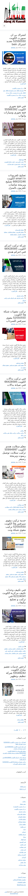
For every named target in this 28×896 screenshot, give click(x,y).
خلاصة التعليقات (21, 882)
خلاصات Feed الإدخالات (19, 880)
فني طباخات (22, 852)
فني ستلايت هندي (13, 509)
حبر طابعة (23, 827)
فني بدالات (6, 433)
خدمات (24, 832)
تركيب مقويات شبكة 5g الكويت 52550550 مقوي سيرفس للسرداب (15, 316)
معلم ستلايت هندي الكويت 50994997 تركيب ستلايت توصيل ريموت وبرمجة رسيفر (14, 452)
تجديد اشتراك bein (11, 90)
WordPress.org (21, 885)
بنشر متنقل (23, 804)
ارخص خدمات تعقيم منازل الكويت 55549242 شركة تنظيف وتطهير (15, 671)
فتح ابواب (23, 164)
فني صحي (23, 850)
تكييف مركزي (12, 648)
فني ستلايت (21, 505)
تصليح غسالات (22, 822)
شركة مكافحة (22, 834)
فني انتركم (13, 298)
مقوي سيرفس (20, 363)
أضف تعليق (21, 97)
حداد (24, 829)
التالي (16, 730)
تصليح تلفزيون (20, 232)
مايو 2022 (23, 786)
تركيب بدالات (20, 433)
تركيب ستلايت (9, 507)
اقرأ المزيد (23, 83)
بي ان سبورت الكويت (18, 88)
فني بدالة (23, 435)
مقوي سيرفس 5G (14, 576)
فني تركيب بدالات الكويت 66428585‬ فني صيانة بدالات (15, 381)
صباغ (24, 837)
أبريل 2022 (23, 789)
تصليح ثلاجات (22, 819)
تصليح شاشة (13, 234)
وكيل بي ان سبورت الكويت (14, 95)
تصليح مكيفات (20, 648)
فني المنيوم (23, 842)
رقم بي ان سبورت (17, 93)
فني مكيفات (15, 653)
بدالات (22, 431)
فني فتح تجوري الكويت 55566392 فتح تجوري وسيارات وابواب (15, 111)
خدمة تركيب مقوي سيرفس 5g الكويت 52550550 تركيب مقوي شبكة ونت (15, 525)
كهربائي (24, 857)
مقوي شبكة (6, 365)
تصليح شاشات (11, 232)
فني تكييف (21, 646)
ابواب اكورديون (20, 162)
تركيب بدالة (13, 433)
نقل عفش (23, 862)
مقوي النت (21, 365)
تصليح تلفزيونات (19, 230)
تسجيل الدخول (22, 877)
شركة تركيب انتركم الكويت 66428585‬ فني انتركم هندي (15, 248)
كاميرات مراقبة (22, 855)
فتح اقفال (21, 159)
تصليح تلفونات (22, 817)
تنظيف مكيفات (18, 651)
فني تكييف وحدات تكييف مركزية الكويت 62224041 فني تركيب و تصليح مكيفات (14, 596)
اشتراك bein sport (18, 507)
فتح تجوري (17, 164)
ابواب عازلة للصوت (10, 162)
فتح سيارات (10, 164)
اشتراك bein (20, 90)
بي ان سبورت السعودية (19, 806)
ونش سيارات (22, 865)
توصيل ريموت (22, 509)
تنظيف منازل (20, 719)
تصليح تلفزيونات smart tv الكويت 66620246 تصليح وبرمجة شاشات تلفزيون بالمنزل (16, 181)
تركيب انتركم (20, 296)
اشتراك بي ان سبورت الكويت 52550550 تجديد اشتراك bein (16, 39)
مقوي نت (23, 367)
